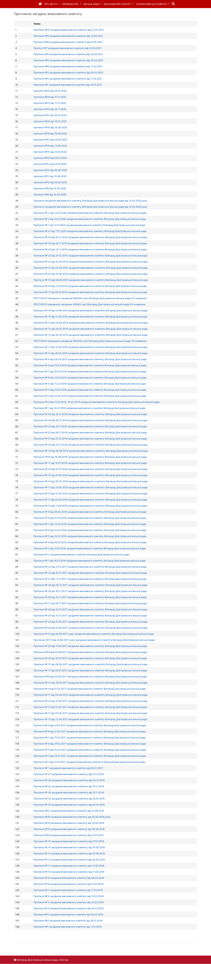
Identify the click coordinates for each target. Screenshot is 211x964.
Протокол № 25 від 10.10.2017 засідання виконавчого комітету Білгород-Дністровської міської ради (90, 615)
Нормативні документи (152, 4)
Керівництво (70, 4)
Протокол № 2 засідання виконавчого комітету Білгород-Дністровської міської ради (81, 554)
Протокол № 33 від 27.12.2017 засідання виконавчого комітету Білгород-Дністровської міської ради (90, 566)
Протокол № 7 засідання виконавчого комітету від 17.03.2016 (68, 890)
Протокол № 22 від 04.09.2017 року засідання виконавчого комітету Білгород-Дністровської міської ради (94, 633)
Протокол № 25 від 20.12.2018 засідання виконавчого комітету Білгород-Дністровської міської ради (90, 414)
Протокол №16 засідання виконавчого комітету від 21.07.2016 (68, 835)
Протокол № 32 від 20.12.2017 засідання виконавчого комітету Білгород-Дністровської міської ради (90, 572)
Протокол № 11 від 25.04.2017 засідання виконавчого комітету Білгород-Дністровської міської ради (90, 713)
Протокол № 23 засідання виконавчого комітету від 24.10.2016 (69, 798)
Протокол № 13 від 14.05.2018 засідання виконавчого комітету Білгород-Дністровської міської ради (90, 487)
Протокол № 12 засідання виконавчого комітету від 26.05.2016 (69, 859)
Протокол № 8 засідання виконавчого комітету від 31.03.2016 (69, 884)
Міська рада (92, 4)
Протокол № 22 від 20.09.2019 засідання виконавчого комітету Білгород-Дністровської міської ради (91, 261)
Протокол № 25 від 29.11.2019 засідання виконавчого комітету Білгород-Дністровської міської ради (90, 243)
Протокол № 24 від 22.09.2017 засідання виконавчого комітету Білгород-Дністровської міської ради (90, 627)
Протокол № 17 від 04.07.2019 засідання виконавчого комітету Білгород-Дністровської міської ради (90, 292)
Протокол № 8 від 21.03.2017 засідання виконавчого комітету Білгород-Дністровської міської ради (90, 731)
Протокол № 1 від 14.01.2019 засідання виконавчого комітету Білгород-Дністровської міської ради (89, 408)
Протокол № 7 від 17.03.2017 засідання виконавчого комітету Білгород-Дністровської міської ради (89, 737)
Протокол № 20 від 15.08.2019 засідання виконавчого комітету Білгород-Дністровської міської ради (91, 273)
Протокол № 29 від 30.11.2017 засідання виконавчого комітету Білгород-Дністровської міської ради (90, 591)
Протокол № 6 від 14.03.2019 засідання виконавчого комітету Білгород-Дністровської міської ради (90, 377)
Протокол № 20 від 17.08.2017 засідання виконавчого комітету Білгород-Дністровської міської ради (90, 646)
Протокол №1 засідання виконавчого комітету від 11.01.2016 (68, 926)
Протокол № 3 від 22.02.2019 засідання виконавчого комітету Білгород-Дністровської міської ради (90, 395)
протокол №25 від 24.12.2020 (50, 90)
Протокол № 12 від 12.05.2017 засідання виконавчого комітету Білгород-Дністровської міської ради (90, 707)
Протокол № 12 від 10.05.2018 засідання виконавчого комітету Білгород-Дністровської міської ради (90, 493)
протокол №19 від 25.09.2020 (50, 127)
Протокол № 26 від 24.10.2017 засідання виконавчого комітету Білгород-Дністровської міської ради (90, 609)
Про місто (51, 4)
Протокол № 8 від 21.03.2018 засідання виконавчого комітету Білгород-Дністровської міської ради (90, 517)
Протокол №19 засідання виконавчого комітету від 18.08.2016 (69, 823)
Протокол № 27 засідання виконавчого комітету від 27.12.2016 (69, 774)
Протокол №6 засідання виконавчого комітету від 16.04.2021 (68, 54)
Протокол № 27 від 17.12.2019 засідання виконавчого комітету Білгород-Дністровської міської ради (90, 231)
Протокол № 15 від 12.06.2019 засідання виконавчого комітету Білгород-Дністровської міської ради (90, 316)
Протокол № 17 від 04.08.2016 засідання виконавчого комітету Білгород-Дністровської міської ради (91, 694)
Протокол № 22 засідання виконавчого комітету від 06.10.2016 (69, 804)
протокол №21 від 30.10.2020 (50, 115)
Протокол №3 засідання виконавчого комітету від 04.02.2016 (68, 914)
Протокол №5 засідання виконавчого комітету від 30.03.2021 (68, 60)
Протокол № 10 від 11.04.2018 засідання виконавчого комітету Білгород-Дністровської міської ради (90, 505)
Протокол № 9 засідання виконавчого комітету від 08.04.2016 (69, 877)
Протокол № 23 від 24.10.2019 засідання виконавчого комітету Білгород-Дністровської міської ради (90, 255)
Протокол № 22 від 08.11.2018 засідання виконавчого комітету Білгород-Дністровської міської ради (90, 432)
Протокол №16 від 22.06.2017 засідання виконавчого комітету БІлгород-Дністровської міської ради (90, 676)
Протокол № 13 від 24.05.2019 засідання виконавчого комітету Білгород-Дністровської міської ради (91, 328)
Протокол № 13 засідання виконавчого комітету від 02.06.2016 (69, 853)
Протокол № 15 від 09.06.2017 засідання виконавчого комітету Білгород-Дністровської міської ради (91, 664)
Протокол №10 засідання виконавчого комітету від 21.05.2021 (69, 29)
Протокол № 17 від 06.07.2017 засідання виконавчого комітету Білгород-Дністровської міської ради (90, 670)
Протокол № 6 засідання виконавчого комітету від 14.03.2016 (69, 896)
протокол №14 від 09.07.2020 (50, 157)
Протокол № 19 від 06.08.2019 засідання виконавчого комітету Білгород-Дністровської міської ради (91, 280)
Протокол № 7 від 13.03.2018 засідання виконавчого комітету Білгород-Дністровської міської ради (90, 524)
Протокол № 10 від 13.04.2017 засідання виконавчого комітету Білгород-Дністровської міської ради (90, 719)
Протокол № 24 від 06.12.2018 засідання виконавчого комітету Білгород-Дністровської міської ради (90, 420)
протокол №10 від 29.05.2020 (50, 182)
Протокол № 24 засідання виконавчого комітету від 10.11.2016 (69, 792)
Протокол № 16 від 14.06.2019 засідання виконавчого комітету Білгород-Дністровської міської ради (90, 310)
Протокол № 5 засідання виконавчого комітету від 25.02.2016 (69, 902)
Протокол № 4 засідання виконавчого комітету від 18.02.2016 (69, 908)
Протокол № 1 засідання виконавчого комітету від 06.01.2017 (68, 768)
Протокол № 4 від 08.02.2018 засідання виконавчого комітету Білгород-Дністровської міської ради (90, 542)
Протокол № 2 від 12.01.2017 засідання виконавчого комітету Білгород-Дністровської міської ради (89, 762)
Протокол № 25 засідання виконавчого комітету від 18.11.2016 (69, 786)
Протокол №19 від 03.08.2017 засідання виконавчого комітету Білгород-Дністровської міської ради (90, 652)
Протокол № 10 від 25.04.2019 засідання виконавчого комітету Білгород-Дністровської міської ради (91, 334)
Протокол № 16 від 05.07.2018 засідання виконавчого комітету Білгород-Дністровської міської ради (90, 469)
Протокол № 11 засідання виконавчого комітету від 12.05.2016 (69, 865)
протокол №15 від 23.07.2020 (50, 151)
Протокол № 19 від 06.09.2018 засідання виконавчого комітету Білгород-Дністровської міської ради (91, 450)
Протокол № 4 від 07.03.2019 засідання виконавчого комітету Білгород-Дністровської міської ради (90, 389)
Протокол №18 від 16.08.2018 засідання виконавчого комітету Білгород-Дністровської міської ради (90, 456)
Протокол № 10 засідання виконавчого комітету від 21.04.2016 (69, 871)
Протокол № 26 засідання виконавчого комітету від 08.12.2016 (69, 780)
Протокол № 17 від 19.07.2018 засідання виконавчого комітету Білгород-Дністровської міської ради (90, 463)
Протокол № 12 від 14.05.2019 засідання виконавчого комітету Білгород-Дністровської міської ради (90, 347)
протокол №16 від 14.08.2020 (50, 145)
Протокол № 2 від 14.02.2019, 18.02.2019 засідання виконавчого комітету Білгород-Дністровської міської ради (96, 402)
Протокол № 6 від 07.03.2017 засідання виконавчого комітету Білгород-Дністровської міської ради (90, 743)
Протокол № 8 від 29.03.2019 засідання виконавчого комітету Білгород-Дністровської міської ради (90, 365)
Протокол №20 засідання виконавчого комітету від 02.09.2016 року (72, 816)
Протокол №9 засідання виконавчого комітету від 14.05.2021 (68, 35)
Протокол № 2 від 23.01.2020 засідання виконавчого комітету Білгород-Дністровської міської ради (90, 219)
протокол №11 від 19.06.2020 (50, 176)
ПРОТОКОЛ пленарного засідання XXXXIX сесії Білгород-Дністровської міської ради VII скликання (89, 304)
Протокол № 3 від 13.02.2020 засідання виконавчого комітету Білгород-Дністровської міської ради (90, 212)
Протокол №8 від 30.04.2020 (50, 194)
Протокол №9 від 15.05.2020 (50, 188)
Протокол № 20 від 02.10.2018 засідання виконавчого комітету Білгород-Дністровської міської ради (90, 444)
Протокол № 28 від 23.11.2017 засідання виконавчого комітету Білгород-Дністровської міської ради (90, 597)
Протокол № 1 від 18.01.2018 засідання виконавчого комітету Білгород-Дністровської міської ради (89, 560)
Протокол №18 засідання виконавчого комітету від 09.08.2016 (69, 829)
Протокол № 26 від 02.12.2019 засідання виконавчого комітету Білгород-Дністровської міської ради (90, 237)
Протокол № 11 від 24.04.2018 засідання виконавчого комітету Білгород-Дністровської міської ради (90, 499)
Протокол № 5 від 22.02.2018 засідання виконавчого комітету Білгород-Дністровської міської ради (90, 536)
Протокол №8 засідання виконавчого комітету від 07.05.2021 (68, 42)
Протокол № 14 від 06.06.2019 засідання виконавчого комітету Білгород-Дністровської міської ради (91, 322)
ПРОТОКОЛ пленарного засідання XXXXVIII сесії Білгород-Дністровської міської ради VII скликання (90, 298)
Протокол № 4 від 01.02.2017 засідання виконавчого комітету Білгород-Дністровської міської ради (90, 688)
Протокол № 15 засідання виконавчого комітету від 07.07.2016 (69, 841)
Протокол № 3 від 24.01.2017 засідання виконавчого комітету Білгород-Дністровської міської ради (90, 755)
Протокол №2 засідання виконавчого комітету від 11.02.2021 (68, 78)
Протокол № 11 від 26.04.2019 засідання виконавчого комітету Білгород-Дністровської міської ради (90, 353)
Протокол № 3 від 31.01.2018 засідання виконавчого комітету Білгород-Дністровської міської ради (90, 548)
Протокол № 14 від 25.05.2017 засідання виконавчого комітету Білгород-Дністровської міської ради (90, 701)
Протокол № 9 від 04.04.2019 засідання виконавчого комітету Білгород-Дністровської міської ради (90, 359)
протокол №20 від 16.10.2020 (50, 121)
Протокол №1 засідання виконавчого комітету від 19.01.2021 (68, 84)
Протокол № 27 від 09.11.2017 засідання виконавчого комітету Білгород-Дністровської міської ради (90, 603)
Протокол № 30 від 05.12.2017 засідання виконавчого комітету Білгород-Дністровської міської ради (90, 585)
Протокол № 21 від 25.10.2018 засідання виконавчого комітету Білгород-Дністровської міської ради (90, 438)
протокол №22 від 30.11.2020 (50, 109)
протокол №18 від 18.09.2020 (50, 133)
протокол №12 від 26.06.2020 (50, 170)
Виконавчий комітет (118, 4)
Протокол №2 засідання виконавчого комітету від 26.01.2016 (68, 920)
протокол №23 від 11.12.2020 (50, 103)
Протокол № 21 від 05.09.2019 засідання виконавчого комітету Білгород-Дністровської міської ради (91, 267)
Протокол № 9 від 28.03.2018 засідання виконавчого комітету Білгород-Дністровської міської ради (90, 511)
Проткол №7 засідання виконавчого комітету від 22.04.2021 (67, 48)
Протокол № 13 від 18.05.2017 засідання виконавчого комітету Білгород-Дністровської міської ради (90, 682)
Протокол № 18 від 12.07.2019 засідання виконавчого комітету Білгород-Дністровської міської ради (90, 286)
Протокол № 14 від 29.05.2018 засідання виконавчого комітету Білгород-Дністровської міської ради (91, 481)
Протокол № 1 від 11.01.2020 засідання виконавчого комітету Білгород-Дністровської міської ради (89, 225)
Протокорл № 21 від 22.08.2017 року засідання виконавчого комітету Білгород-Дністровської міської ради (94, 639)
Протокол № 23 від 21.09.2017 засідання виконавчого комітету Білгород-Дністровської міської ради (90, 621)
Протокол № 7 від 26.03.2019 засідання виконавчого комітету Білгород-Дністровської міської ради (90, 371)
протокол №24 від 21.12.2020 (50, 96)
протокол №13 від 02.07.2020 (50, 164)
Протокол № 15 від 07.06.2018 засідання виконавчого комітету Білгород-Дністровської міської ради (90, 475)
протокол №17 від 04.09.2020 (50, 139)
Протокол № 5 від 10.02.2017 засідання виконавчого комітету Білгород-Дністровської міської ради (90, 749)
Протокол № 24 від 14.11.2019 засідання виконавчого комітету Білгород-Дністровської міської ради (90, 249)
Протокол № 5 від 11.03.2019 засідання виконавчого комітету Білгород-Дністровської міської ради (90, 383)
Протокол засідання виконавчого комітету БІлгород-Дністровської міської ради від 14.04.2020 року (90, 200)
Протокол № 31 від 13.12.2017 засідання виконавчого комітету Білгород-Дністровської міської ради (90, 578)
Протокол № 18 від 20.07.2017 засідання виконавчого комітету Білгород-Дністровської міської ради (90, 658)
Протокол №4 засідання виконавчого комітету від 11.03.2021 (68, 66)
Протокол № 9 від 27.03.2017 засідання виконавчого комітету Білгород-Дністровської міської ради (90, 725)
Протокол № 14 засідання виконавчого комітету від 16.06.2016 (69, 847)
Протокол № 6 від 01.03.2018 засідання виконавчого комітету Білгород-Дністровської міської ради (90, 530)
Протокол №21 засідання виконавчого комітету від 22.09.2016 (69, 810)
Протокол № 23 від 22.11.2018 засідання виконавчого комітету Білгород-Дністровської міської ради (90, 426)
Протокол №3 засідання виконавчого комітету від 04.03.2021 (68, 72)
